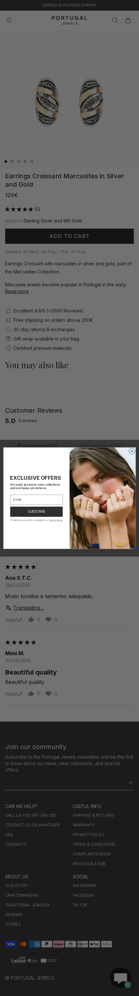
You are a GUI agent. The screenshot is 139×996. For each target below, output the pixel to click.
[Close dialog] (132, 451)
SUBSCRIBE (36, 511)
